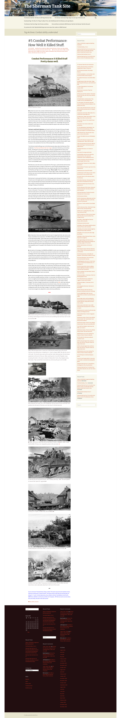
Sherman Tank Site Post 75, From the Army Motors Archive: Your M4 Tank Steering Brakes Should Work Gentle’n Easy (86, 50)
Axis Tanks (63, 48)
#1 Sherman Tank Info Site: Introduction (85, 64)
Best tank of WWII (61, 49)
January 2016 (63, 702)
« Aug (28, 632)
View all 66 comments (34, 601)
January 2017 (63, 676)
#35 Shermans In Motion (82, 196)
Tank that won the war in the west (39, 52)
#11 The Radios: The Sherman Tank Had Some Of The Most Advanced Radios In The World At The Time (86, 104)
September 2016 (63, 685)
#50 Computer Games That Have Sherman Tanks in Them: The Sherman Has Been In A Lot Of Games (86, 250)
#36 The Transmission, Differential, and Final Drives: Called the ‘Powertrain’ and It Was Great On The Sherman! (86, 200)
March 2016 (62, 698)
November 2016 (63, 680)
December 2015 (63, 704)
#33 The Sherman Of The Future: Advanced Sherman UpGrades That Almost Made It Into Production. (86, 189)
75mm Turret (39, 48)
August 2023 (62, 650)
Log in (26, 681)
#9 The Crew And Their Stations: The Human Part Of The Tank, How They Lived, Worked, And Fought (86, 95)
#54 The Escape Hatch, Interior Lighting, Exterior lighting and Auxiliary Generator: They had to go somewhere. (85, 268)
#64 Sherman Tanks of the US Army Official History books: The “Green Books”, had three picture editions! (86, 319)
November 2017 (63, 665)
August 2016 (62, 687)
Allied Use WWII (45, 48)
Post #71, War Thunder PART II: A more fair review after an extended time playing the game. (86, 360)
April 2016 (62, 695)
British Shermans (31, 49)
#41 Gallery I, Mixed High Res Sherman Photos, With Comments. (65, 639)
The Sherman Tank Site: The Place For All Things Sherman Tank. (38, 17)
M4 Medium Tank (52, 51)
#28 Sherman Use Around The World (84, 170)
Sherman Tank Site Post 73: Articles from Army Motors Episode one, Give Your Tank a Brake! (86, 369)
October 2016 (63, 682)
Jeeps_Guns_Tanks (64, 611)
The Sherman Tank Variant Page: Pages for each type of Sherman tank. (70, 17)
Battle (66, 48)
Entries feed (28, 683)
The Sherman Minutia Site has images (43, 148)
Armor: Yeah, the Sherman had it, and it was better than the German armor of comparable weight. (86, 109)
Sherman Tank (48, 49)
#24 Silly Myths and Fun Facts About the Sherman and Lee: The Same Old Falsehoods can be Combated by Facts (85, 156)
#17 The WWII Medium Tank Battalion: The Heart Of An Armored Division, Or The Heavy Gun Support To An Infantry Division (86, 129)
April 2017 (62, 671)
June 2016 (62, 691)
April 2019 (62, 652)
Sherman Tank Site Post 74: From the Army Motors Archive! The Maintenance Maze (49, 629)
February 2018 (63, 658)
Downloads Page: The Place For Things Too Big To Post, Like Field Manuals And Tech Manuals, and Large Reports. (49, 21)
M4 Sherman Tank (60, 51)
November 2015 (63, 706)
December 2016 (63, 678)
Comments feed (28, 685)
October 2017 (63, 667)
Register (27, 679)
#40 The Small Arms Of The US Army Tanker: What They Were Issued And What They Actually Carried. (86, 216)
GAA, (59, 282)
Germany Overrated (40, 49)
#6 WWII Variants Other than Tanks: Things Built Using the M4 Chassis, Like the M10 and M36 (86, 83)
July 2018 (62, 654)
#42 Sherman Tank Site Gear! (83, 223)
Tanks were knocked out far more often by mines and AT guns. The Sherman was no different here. (86, 145)
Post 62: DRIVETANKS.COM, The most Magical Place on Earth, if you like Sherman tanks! (86, 295)
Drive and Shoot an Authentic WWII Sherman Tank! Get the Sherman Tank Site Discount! (71, 24)
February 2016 (63, 700)
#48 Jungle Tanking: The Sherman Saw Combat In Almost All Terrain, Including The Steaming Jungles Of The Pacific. (86, 241)
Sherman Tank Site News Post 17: (84, 54)
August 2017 (62, 669)
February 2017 (63, 674)
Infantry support (45, 51)
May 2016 (62, 693)
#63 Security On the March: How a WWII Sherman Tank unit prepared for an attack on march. (86, 306)
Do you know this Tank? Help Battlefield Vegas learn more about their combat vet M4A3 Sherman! (45, 27)
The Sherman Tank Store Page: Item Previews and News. (36, 24)
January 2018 (63, 661)
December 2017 (63, 663)
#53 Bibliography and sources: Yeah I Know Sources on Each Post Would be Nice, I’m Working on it (86, 263)
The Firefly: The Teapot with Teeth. (84, 152)
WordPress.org (28, 687)
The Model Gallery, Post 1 (82, 47)
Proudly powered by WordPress (31, 715)
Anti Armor (55, 49)
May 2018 (62, 656)
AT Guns (58, 48)
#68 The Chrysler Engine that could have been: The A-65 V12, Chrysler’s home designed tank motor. (85, 342)
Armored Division (52, 48)
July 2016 (62, 689)
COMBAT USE (39, 51)
